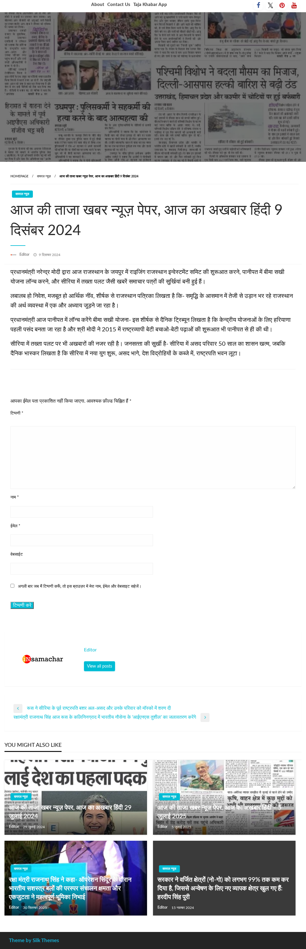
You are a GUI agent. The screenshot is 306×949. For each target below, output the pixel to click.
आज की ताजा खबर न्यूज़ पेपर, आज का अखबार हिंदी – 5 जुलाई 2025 (219, 812)
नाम (14, 497)
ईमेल (15, 526)
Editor (24, 255)
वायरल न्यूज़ (44, 176)
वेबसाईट (16, 554)
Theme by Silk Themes (34, 940)
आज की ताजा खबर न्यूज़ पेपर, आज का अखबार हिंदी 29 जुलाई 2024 (70, 812)
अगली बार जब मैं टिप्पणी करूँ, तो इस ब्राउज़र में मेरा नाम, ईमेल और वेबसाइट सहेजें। (79, 586)
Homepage (19, 176)
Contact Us (118, 4)
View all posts (99, 666)
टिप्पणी (16, 413)
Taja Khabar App (150, 4)
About (97, 4)
